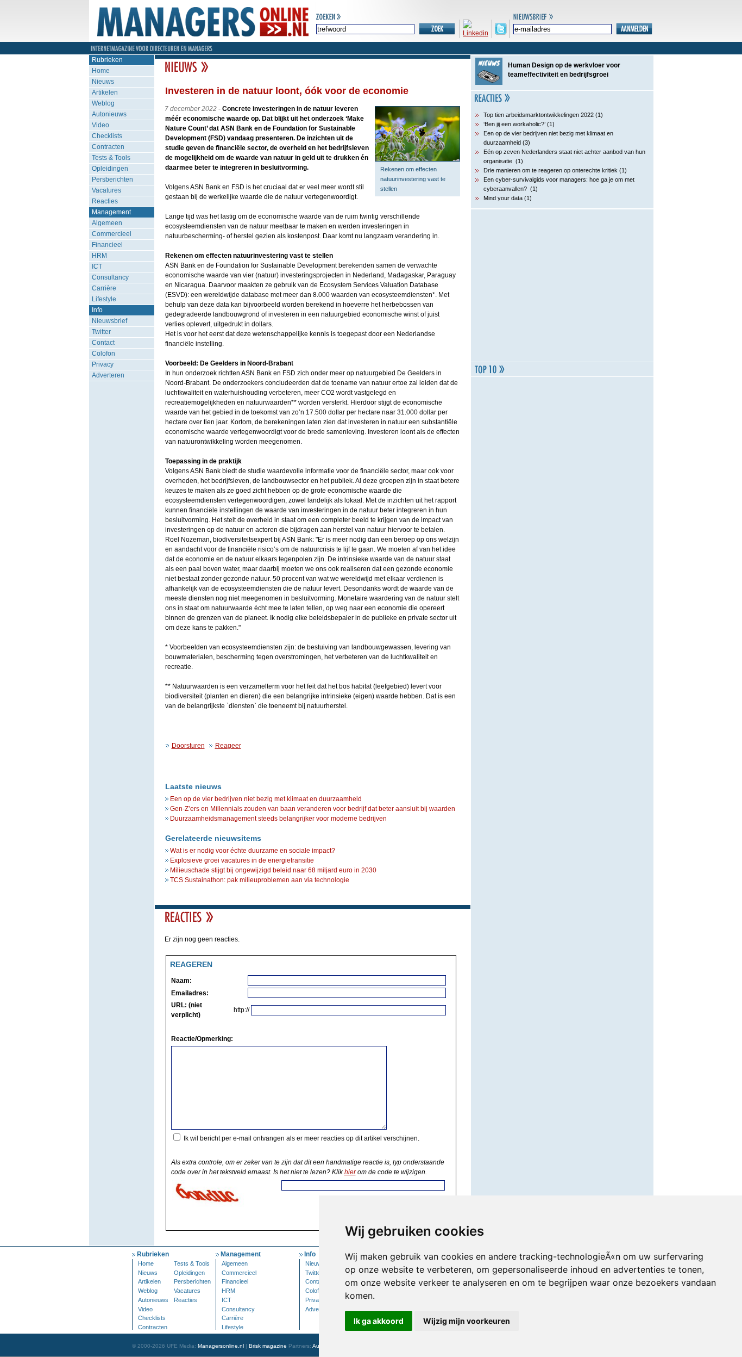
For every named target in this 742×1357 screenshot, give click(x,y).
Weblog (103, 103)
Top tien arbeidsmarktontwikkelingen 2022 (538, 114)
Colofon (103, 353)
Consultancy (110, 277)
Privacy (103, 364)
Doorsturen (188, 745)
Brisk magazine (268, 1346)
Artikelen (105, 92)
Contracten (108, 147)
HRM (99, 255)
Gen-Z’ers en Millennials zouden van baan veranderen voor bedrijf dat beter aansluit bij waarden (312, 809)
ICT (97, 266)
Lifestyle (104, 299)
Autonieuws (109, 114)
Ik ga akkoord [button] (379, 1320)
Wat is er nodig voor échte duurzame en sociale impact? (252, 850)
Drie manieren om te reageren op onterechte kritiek (550, 170)
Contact (103, 342)
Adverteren (108, 375)
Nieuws (103, 81)
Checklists (107, 136)
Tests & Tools (111, 158)
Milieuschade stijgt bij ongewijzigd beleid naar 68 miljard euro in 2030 (273, 870)
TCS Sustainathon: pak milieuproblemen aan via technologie (259, 880)
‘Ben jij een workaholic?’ (514, 124)
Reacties (105, 201)
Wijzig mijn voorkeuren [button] (466, 1320)
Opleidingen (110, 168)
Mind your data (503, 198)
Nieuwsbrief (109, 321)
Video (100, 125)
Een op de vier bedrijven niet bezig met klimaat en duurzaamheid (266, 799)
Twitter (101, 332)
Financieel (107, 245)
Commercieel (111, 234)
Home (101, 71)
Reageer (228, 745)
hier (350, 1172)
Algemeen (107, 223)
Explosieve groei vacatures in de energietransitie (242, 860)
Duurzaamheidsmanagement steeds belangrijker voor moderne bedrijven (278, 818)
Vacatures (106, 190)
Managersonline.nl (221, 1346)
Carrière (104, 288)
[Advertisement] (562, 285)
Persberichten (112, 179)
